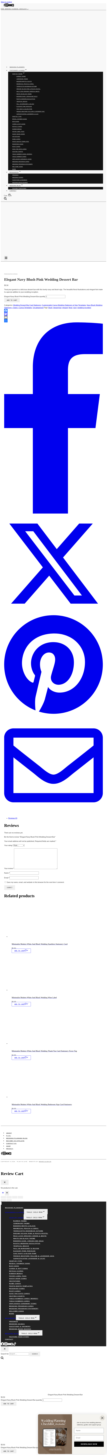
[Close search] (5, 1349)
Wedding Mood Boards (20, 182)
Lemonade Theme (22, 78)
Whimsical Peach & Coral (25, 83)
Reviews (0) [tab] (12, 818)
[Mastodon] (53, 314)
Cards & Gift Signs (18, 124)
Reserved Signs (17, 144)
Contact (13, 191)
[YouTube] (9, 6)
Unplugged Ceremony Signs (22, 159)
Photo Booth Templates (20, 141)
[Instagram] (6, 6)
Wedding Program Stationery (22, 164)
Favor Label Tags (18, 131)
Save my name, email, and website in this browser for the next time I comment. (35, 882)
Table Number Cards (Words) (22, 154)
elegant (65, 308)
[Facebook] (4, 6)
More (14, 169)
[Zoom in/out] (3, 1197)
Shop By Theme (16, 1217)
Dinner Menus (17, 129)
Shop (8, 1146)
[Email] (53, 317)
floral (70, 308)
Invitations (16, 136)
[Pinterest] (12, 6)
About (9, 1133)
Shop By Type (17, 116)
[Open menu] (5, 258)
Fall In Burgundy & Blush (25, 104)
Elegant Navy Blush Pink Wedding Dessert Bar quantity (24, 296)
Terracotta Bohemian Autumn (27, 86)
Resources (10, 1318)
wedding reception (84, 308)
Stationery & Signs (14, 1212)
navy (75, 308)
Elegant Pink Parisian (24, 106)
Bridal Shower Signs (19, 119)
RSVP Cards (16, 146)
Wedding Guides (17, 177)
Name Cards (16, 139)
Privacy (9, 1148)
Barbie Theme (21, 76)
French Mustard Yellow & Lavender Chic (31, 111)
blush (50, 308)
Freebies (15, 175)
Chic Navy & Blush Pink (24, 109)
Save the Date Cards (19, 149)
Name (7, 873)
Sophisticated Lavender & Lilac (27, 114)
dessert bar (57, 308)
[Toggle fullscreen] (9, 1197)
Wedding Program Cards (20, 161)
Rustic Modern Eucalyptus (26, 99)
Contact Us (11, 1143)
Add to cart (12, 300)
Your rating (8, 845)
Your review (9, 868)
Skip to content (6, 2)
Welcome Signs (17, 166)
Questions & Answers (19, 180)
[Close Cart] (5, 1182)
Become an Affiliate (15, 1141)
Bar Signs (15, 121)
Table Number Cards (19, 156)
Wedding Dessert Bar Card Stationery (11, 273)
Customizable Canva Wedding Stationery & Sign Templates (64, 305)
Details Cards (17, 126)
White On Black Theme (24, 94)
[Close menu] (1, 1203)
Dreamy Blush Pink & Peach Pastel (28, 88)
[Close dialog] (102, 1418)
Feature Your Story (19, 188)
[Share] (53, 320)
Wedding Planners (17, 67)
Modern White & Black (24, 81)
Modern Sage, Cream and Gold (27, 96)
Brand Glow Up (45, 1161)
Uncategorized (38, 308)
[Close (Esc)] (20, 1197)
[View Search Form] (7, 198)
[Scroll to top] (3, 1193)
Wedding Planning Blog (16, 1138)
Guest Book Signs (18, 134)
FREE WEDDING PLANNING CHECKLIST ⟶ (14, 9)
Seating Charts (17, 151)
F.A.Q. (8, 1135)
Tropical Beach (22, 101)
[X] (53, 612)
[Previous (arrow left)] (3, 1200)
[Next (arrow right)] (9, 1200)
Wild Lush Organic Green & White (28, 91)
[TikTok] (14, 1345)
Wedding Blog (12, 1333)
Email (7, 878)
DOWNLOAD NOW (89, 1444)
